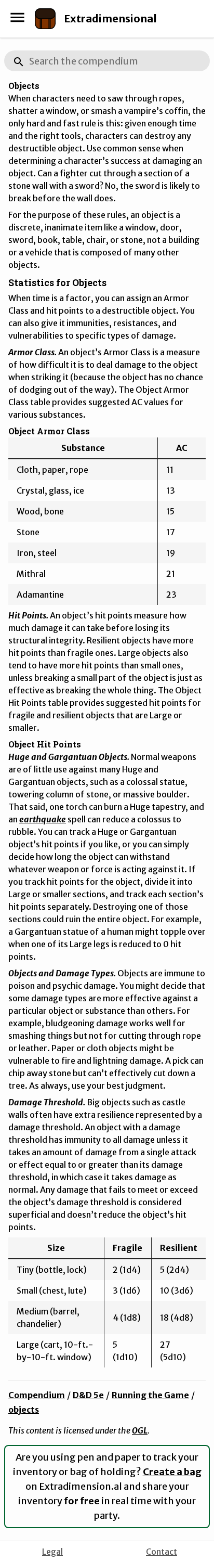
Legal (52, 1551)
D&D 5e (88, 1395)
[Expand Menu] (17, 17)
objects (23, 1409)
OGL (140, 1430)
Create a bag (172, 1472)
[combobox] (107, 60)
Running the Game (150, 1395)
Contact (161, 1551)
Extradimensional (110, 18)
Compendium (36, 1395)
